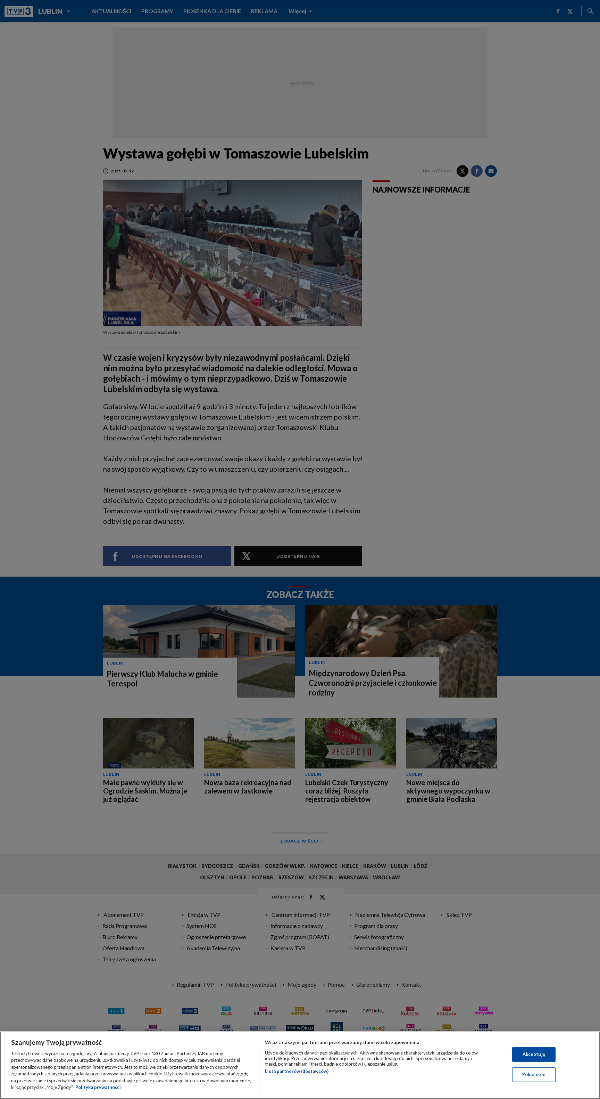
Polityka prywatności (98, 1087)
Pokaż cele (533, 1074)
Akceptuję (534, 1054)
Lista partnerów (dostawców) (296, 1071)
